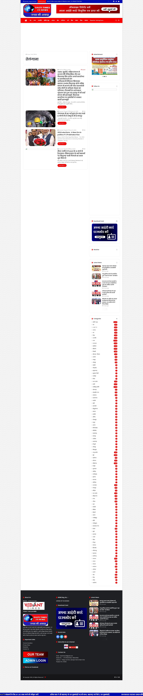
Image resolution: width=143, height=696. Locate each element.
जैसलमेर (95, 370)
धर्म (68, 20)
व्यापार (76, 20)
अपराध (53, 20)
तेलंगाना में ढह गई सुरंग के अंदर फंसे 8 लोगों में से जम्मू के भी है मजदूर (71, 114)
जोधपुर (94, 364)
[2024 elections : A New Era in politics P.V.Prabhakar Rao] (40, 137)
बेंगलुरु (94, 544)
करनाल (94, 481)
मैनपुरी (94, 446)
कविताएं (94, 571)
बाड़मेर (94, 367)
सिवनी (94, 514)
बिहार (94, 541)
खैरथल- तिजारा (96, 356)
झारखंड (94, 536)
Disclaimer (25, 649)
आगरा (94, 427)
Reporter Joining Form (96, 20)
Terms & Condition (28, 645)
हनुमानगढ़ (95, 372)
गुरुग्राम (94, 470)
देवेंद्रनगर (95, 498)
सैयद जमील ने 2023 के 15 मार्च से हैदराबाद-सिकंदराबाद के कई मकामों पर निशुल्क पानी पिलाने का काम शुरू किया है (71, 154)
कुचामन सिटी (96, 375)
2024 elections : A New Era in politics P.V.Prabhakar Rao (69, 133)
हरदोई (94, 416)
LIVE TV (95, 329)
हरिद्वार (94, 492)
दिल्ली (94, 530)
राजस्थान (95, 345)
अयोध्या (94, 440)
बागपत (94, 413)
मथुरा (94, 424)
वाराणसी (94, 408)
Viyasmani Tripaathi (63, 111)
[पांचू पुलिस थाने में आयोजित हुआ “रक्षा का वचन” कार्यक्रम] (96, 278)
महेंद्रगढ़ (95, 465)
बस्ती (94, 386)
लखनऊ (94, 397)
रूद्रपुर (94, 490)
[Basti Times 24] (37, 10)
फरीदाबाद (95, 476)
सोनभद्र (95, 391)
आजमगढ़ (95, 443)
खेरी (94, 405)
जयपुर (94, 361)
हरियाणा (94, 462)
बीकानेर (94, 351)
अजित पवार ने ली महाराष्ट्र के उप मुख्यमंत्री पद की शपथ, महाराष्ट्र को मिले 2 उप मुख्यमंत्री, (39, 694)
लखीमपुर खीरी (96, 389)
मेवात (94, 380)
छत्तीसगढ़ (95, 558)
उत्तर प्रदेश (95, 383)
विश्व (72, 20)
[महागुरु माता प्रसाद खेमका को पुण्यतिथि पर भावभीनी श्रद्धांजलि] (96, 270)
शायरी (94, 574)
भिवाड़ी (94, 353)
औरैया (94, 419)
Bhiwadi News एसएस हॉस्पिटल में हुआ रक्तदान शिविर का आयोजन (104, 694)
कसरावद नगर (96, 528)
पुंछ (93, 457)
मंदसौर (94, 509)
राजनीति (40, 20)
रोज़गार (94, 566)
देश (30, 20)
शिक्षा (81, 20)
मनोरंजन (63, 20)
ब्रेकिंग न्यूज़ (46, 20)
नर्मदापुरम (95, 525)
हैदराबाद (94, 550)
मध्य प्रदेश (95, 495)
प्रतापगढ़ (95, 435)
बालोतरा (94, 348)
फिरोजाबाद (95, 430)
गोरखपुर (94, 421)
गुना (94, 506)
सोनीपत (94, 484)
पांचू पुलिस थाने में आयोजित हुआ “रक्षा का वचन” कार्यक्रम (109, 276)
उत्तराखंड (95, 487)
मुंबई (94, 533)
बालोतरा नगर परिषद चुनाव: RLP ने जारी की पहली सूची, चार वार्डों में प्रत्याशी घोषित (63, 1)
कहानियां (94, 584)
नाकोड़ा (94, 378)
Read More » (62, 107)
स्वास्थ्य (86, 20)
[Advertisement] (71, 36)
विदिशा (94, 511)
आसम (94, 539)
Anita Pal (61, 69)
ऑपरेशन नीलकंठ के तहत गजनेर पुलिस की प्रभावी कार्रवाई (109, 294)
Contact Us (26, 651)
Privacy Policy (26, 647)
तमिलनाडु (95, 552)
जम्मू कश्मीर (95, 454)
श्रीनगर (94, 460)
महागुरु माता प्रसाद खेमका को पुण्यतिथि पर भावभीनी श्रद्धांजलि (109, 269)
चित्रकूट (95, 451)
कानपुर (94, 438)
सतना (94, 517)
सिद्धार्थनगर (95, 410)
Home (28, 54)
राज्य (35, 20)
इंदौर (94, 522)
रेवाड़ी (94, 468)
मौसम (94, 582)
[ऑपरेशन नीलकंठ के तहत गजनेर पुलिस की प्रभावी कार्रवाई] (96, 295)
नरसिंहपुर (95, 520)
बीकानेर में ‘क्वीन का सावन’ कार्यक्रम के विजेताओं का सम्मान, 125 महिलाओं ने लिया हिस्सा (109, 303)
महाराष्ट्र (94, 555)
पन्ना (94, 500)
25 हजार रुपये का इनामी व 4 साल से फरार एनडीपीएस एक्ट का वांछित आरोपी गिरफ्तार (109, 285)
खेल (58, 20)
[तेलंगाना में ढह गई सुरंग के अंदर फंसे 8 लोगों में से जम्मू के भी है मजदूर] (40, 118)
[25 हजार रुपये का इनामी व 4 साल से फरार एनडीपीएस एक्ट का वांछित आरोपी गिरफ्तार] (96, 285)
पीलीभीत (94, 432)
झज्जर (94, 479)
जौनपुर (94, 449)
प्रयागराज (95, 400)
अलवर (94, 359)
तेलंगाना (94, 547)
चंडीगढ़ (94, 473)
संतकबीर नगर (96, 394)
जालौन (94, 402)
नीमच (94, 503)
